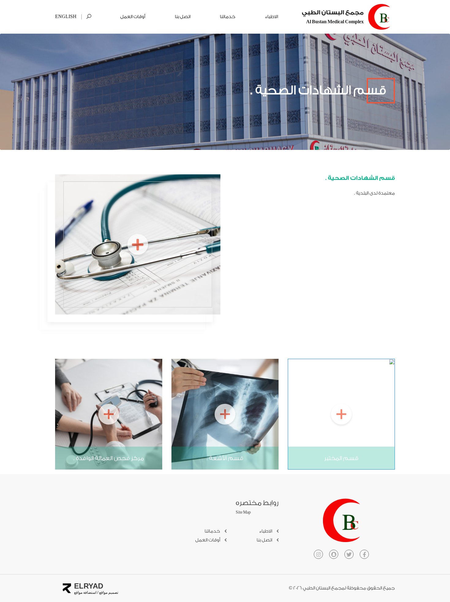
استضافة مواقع (85, 592)
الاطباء (271, 16)
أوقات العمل (132, 16)
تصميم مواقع (108, 592)
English (66, 16)
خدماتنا (227, 16)
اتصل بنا (182, 16)
